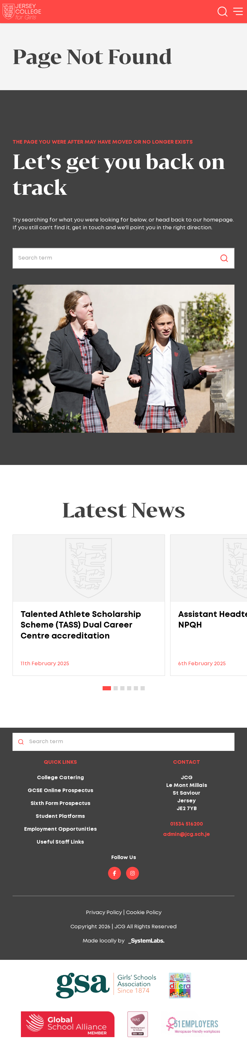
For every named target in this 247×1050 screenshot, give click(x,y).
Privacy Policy (104, 912)
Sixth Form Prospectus (60, 803)
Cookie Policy (143, 912)
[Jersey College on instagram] (132, 873)
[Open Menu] (238, 11)
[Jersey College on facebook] (114, 873)
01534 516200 (186, 824)
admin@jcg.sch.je (186, 834)
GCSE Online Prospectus (60, 790)
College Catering (60, 777)
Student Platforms (60, 816)
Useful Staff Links (60, 842)
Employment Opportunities (60, 829)
